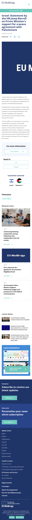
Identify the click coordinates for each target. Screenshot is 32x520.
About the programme (10, 490)
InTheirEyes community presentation (13, 467)
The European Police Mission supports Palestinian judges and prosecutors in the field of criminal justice (13, 289)
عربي (16, 162)
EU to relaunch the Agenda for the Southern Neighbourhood (12, 270)
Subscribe (8, 398)
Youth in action (7, 461)
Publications (6, 439)
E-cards (4, 445)
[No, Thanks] (30, 514)
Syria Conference (7, 478)
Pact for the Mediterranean (11, 493)
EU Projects (5, 475)
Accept (12, 517)
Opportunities (7, 483)
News (3, 434)
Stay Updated (8, 422)
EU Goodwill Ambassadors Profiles (12, 469)
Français (16, 167)
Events (4, 436)
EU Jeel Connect (6, 464)
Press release (14, 151)
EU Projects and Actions (10, 472)
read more (7, 244)
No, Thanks (20, 517)
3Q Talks (4, 448)
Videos (4, 451)
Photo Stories (6, 453)
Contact (4, 496)
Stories (4, 442)
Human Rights (6, 198)
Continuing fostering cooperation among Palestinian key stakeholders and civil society (11, 236)
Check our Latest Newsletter (15, 369)
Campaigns (5, 486)
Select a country (14, 10)
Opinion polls (6, 456)
